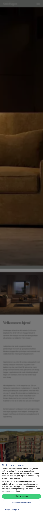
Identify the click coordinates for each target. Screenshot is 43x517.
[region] (21, 489)
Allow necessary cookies (22, 502)
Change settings (10, 510)
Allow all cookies (21, 496)
